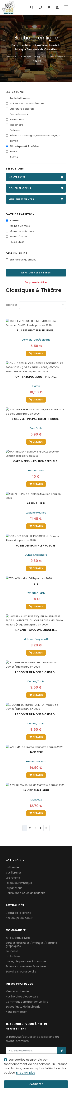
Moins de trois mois (22, 231)
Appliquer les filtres (36, 272)
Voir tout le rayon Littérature (27, 103)
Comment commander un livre (27, 1002)
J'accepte (36, 1084)
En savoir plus (25, 1072)
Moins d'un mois (20, 226)
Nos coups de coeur (19, 918)
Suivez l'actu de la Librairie (23, 1007)
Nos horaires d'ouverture (22, 996)
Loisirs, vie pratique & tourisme (26, 961)
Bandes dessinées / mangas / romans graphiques (31, 944)
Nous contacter (16, 1012)
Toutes (14, 220)
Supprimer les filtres (36, 282)
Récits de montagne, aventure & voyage (35, 135)
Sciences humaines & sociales (26, 966)
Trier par (11, 305)
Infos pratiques (19, 984)
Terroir (14, 141)
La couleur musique (19, 883)
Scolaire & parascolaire (21, 971)
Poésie (14, 151)
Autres (14, 157)
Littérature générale (22, 109)
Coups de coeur (20, 188)
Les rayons (13, 878)
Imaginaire (16, 125)
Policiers (15, 130)
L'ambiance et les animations (25, 893)
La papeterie (14, 888)
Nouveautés (17, 177)
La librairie (12, 867)
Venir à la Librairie (17, 991)
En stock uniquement (23, 259)
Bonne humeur (19, 114)
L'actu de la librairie (18, 913)
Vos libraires (14, 872)
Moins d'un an (18, 236)
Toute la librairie (20, 98)
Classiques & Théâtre (24, 146)
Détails (37, 353)
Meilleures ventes (21, 199)
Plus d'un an (17, 242)
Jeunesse (12, 951)
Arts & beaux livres (18, 938)
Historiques (17, 119)
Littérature (13, 956)
